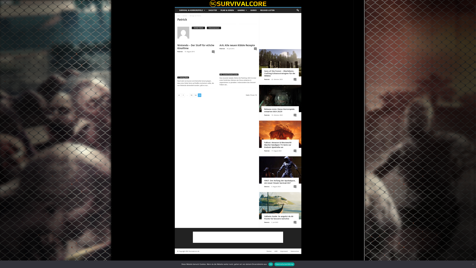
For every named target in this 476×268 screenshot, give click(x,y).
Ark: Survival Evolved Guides (229, 74)
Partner (269, 251)
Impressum (284, 251)
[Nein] (473, 264)
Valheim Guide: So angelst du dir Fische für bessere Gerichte (278, 217)
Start (178, 16)
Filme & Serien (227, 10)
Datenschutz (295, 251)
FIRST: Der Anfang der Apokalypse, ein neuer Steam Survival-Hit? (279, 181)
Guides (253, 10)
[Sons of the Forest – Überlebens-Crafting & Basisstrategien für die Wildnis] (280, 62)
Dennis (266, 186)
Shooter (212, 10)
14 (195, 95)
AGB (276, 251)
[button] (297, 10)
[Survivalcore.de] (238, 3)
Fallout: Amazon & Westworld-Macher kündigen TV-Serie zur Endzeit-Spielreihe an (278, 144)
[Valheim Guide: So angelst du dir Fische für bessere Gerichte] (280, 205)
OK (271, 264)
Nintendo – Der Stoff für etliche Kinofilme (195, 47)
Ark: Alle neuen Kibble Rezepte (237, 45)
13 (191, 95)
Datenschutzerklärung (284, 264)
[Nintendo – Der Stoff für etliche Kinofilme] (196, 66)
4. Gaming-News (183, 77)
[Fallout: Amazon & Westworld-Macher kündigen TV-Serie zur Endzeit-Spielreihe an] (280, 134)
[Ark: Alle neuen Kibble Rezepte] (238, 63)
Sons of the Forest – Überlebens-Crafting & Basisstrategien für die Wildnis (279, 73)
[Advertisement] (280, 31)
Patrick (180, 51)
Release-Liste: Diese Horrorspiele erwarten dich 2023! (279, 110)
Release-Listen (267, 10)
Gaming (241, 10)
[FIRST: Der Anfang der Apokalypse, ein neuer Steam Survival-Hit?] (280, 170)
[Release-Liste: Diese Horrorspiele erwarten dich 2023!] (280, 98)
